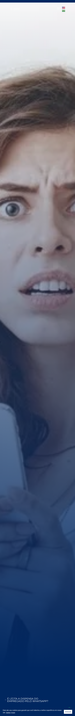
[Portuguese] (63, 10)
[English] (63, 7)
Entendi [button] (68, 712)
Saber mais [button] (10, 713)
